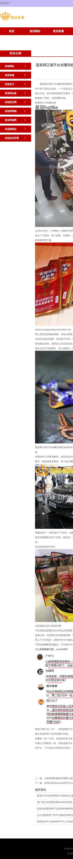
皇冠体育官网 (35, 37)
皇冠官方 (9, 84)
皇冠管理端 (11, 111)
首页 (11, 31)
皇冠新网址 (11, 37)
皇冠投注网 (11, 102)
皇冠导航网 (11, 120)
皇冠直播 (58, 31)
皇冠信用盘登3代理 (45, 546)
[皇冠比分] (12, 20)
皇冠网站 (35, 31)
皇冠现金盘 (11, 93)
